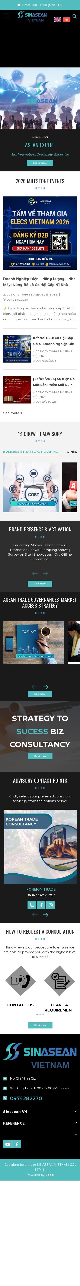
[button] (45, 688)
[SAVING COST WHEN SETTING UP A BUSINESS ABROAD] (31, 487)
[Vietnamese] (66, 20)
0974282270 (26, 1098)
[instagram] (50, 905)
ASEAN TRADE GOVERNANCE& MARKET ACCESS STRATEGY (40, 602)
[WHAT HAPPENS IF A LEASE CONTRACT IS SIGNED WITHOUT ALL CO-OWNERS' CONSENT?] (33, 642)
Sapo (49, 1175)
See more (11, 413)
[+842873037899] (32, 905)
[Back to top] (66, 1276)
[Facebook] (41, 905)
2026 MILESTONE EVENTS (40, 181)
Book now (40, 756)
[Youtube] (7, 1144)
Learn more (40, 163)
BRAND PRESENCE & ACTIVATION (40, 529)
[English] (58, 20)
